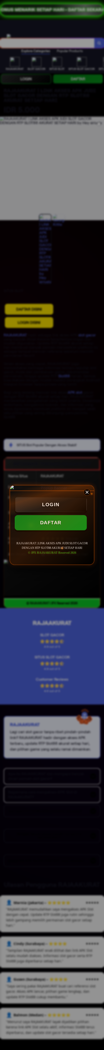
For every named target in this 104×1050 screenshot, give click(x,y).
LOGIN (50, 504)
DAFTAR (50, 522)
